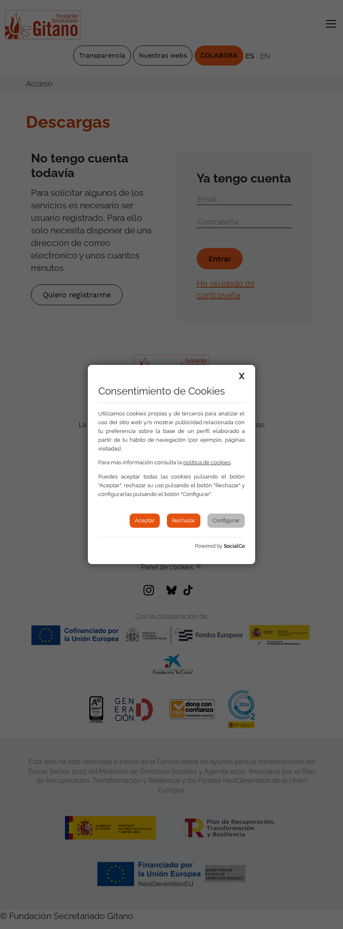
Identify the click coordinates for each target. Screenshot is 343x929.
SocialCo (234, 546)
